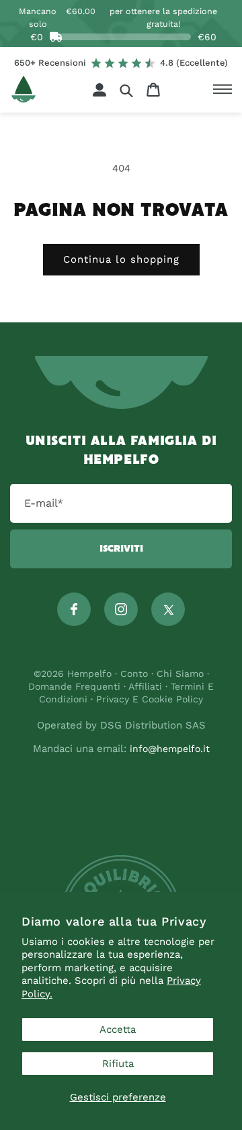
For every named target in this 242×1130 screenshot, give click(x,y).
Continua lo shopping (121, 259)
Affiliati (145, 686)
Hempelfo (89, 673)
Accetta (117, 1029)
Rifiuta (118, 1064)
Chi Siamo (180, 673)
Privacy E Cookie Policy (149, 699)
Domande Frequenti (76, 686)
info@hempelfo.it (170, 748)
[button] (126, 90)
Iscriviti (121, 549)
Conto (134, 673)
